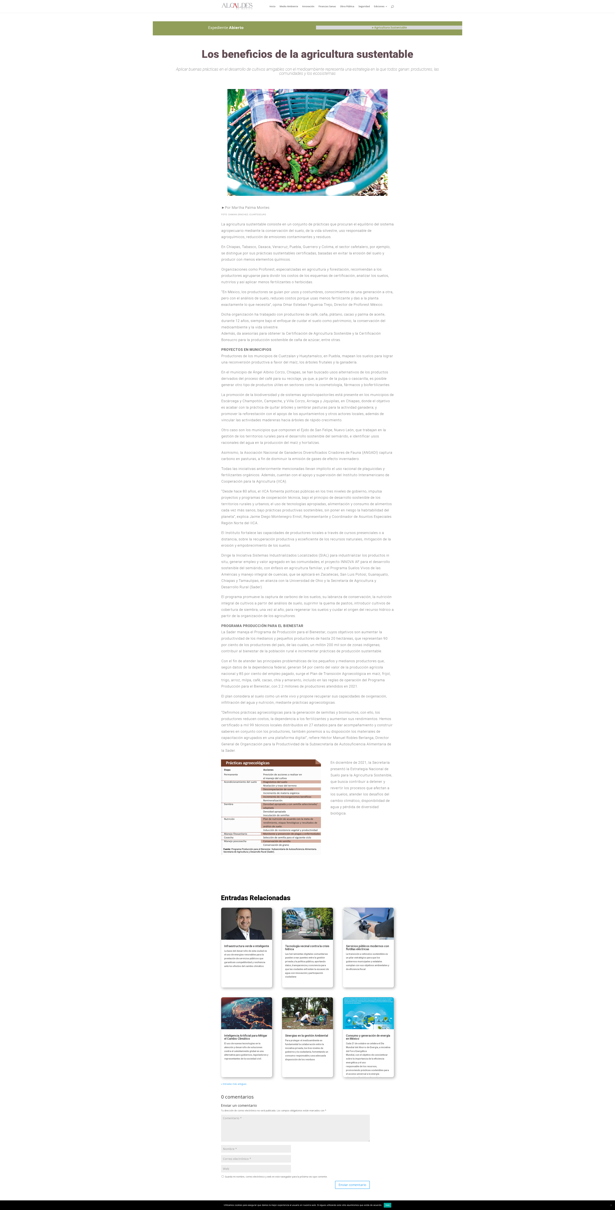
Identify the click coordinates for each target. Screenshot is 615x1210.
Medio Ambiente (289, 6)
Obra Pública (347, 6)
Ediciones (379, 6)
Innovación (308, 6)
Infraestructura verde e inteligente (246, 946)
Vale (387, 1205)
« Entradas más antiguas (233, 1083)
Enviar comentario (352, 1185)
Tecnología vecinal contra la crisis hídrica (307, 947)
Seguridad (364, 6)
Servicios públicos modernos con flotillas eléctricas (367, 947)
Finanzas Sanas (327, 6)
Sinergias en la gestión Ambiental (306, 1035)
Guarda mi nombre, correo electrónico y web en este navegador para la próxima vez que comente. (276, 1176)
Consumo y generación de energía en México (368, 1037)
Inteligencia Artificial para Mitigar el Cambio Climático (245, 1037)
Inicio (272, 6)
